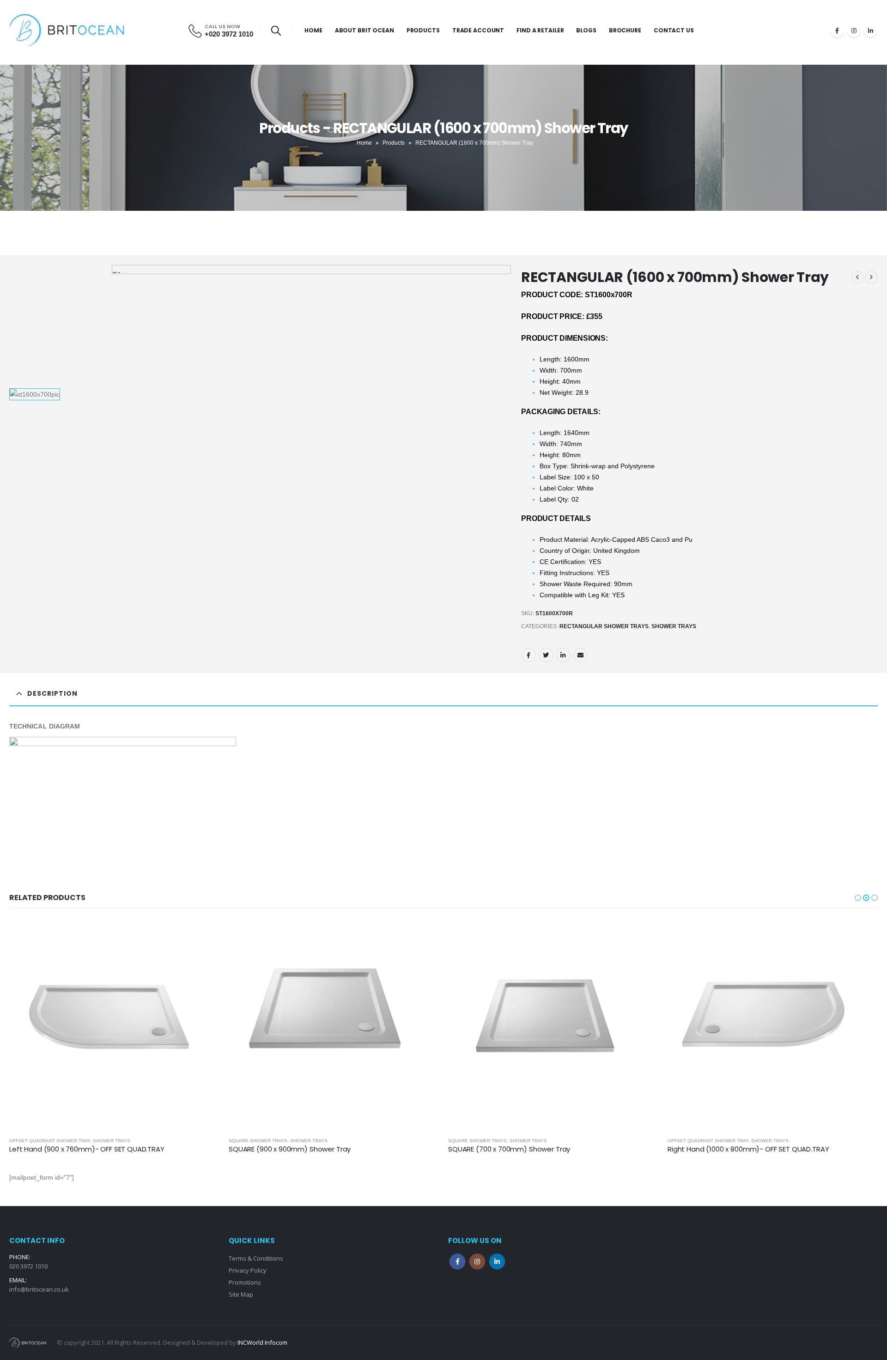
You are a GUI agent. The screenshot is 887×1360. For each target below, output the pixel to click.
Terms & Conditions (256, 1258)
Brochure (625, 30)
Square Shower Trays (38, 1140)
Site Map (241, 1294)
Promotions (245, 1282)
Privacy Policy (248, 1270)
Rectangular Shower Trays (604, 626)
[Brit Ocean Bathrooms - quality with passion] (67, 30)
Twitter (546, 655)
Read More (204, 934)
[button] (858, 897)
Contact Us (674, 30)
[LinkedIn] (870, 30)
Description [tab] (52, 693)
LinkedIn (563, 655)
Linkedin (497, 1261)
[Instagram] (854, 30)
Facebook (528, 655)
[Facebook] (837, 30)
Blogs (586, 30)
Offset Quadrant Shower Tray (488, 1140)
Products (423, 30)
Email (580, 655)
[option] (58, 394)
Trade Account (478, 30)
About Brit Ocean (364, 30)
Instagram (477, 1261)
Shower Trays (673, 626)
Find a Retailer (540, 30)
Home (313, 30)
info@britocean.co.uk (39, 1289)
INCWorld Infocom (262, 1342)
